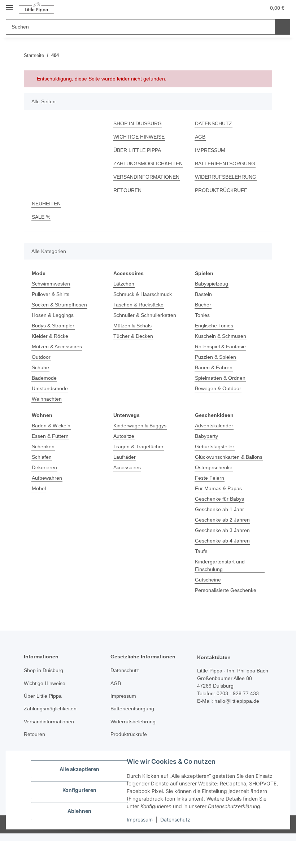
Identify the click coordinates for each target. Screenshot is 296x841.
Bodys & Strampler (53, 325)
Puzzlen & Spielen (215, 357)
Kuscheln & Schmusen (220, 336)
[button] (231, 8)
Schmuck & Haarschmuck (142, 294)
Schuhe (40, 367)
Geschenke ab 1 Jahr (219, 509)
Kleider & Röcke (50, 336)
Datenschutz (175, 819)
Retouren (127, 190)
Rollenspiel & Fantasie (220, 346)
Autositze (123, 436)
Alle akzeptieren (79, 769)
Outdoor (41, 357)
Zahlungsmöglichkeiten (148, 163)
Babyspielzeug (211, 284)
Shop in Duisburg (137, 123)
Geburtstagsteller (214, 446)
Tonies (202, 315)
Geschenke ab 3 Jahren (222, 530)
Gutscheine (208, 580)
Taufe (201, 551)
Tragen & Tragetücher (138, 446)
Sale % (41, 217)
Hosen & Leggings (53, 315)
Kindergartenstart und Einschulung (220, 565)
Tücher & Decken (133, 336)
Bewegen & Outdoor (218, 388)
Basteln (203, 294)
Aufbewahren (47, 478)
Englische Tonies (214, 325)
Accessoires (127, 467)
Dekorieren (44, 467)
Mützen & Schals (132, 325)
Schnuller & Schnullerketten (144, 315)
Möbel (39, 488)
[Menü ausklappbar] (9, 4)
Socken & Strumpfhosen (59, 305)
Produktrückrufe (221, 190)
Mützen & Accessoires (57, 346)
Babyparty (206, 436)
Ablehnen (79, 811)
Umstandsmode (50, 388)
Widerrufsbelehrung (225, 177)
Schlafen (42, 457)
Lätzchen (123, 284)
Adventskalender (214, 425)
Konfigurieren (79, 790)
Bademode (44, 378)
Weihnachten (47, 399)
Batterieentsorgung (225, 163)
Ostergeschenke (213, 467)
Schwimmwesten (51, 284)
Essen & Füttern (50, 436)
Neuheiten (46, 203)
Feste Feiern (209, 478)
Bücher (203, 305)
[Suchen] (282, 27)
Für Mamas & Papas (218, 488)
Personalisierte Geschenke (225, 590)
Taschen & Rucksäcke (138, 305)
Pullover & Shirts (50, 294)
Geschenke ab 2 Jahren (222, 520)
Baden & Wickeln (51, 425)
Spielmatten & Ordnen (220, 378)
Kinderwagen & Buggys (139, 425)
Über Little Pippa (137, 150)
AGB (200, 137)
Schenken (43, 446)
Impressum (140, 819)
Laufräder (124, 457)
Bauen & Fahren (213, 367)
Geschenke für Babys (219, 499)
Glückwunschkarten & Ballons (228, 457)
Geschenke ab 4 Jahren (222, 541)
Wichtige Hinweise (139, 137)
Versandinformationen (146, 177)
